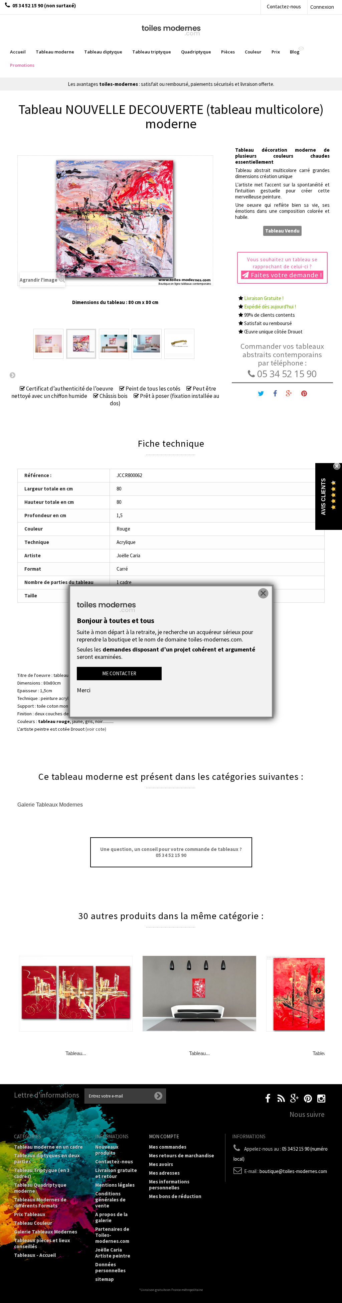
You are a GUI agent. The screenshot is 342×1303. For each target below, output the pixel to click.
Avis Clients (323, 496)
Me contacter (119, 673)
